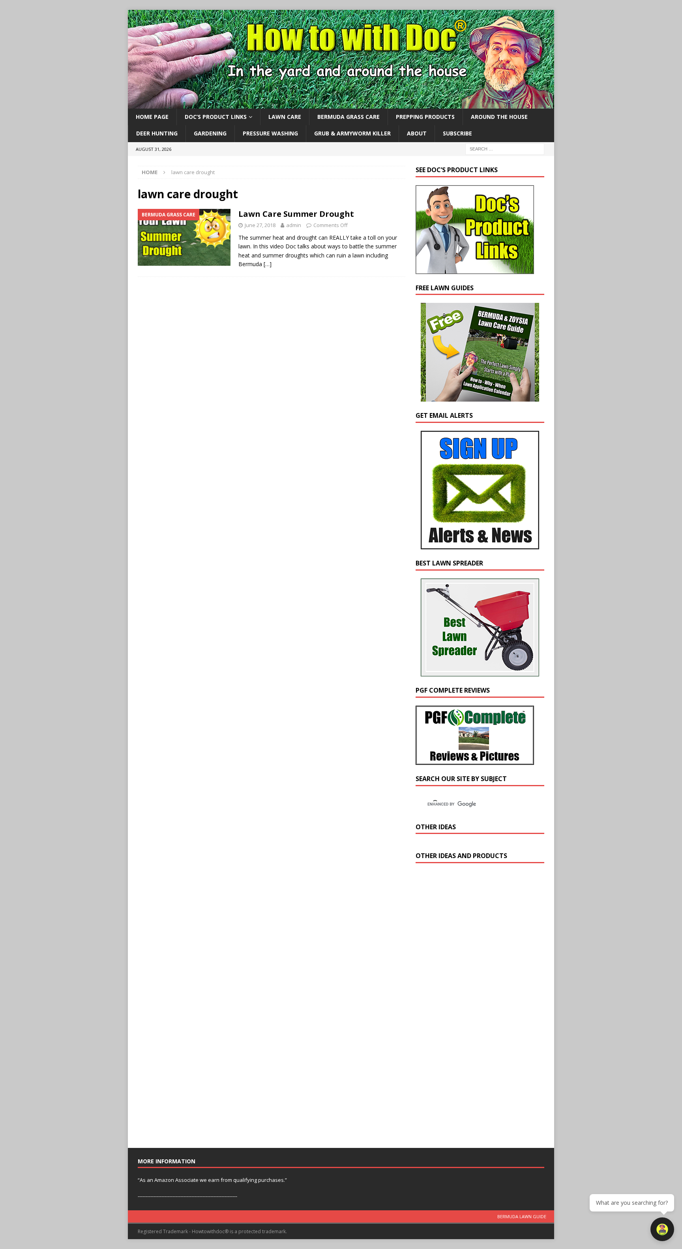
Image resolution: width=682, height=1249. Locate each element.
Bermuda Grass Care (348, 116)
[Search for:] (504, 148)
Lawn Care (284, 116)
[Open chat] (662, 1229)
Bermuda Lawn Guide (521, 1216)
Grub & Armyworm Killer (352, 133)
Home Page (152, 116)
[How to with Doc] (341, 104)
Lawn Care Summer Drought (296, 213)
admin (293, 225)
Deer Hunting (157, 133)
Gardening (210, 133)
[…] (268, 264)
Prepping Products (425, 116)
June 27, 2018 (260, 225)
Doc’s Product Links (216, 116)
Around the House (499, 116)
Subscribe (457, 133)
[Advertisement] (475, 1007)
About (417, 133)
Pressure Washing (270, 133)
